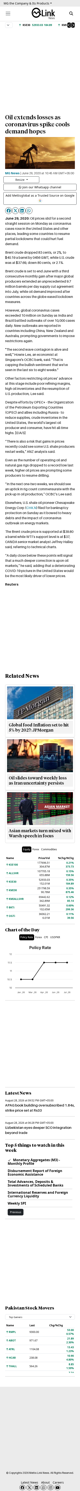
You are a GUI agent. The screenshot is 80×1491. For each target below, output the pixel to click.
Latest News (29, 1482)
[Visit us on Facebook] (22, 1487)
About (45, 1482)
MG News (12, 173)
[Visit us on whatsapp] (44, 1487)
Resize (20, 180)
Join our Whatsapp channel (41, 187)
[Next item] (73, 25)
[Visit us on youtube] (58, 1487)
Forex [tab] (35, 849)
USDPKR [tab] (55, 937)
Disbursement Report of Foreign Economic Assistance (35, 1172)
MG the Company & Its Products (26, 3)
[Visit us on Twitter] (29, 1487)
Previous (15, 1212)
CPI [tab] (46, 937)
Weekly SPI (17, 1203)
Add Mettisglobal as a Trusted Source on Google (40, 195)
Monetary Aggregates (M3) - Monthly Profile (34, 1162)
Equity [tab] (26, 849)
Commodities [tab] (49, 849)
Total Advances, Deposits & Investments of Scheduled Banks (35, 1183)
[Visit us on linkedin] (36, 1487)
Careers (58, 1482)
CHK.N (31, 508)
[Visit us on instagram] (51, 1487)
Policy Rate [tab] (26, 937)
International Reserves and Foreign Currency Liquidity (38, 1194)
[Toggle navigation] (8, 13)
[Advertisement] (40, 69)
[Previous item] (69, 25)
